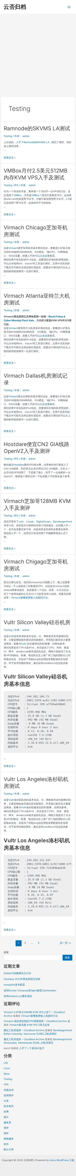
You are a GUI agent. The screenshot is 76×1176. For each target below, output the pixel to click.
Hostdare (19, 464)
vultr (21, 521)
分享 (6, 1100)
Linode (30, 521)
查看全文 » (10, 157)
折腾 (6, 1111)
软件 (6, 1144)
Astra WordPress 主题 (62, 1160)
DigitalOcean (43, 521)
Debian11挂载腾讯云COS (17, 973)
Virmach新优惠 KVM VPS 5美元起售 (29, 1024)
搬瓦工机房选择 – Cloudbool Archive (24, 1030)
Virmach (13, 248)
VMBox (18, 195)
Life (6, 1062)
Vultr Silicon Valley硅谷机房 (37, 622)
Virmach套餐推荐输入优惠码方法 (29, 597)
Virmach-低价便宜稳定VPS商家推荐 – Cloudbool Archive (35, 1021)
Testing (8, 136)
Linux (7, 1068)
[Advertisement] (38, 54)
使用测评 (9, 1095)
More (7, 1073)
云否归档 (15, 6)
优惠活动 (9, 1090)
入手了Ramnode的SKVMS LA (32, 142)
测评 (6, 1127)
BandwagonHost (62, 521)
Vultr (11, 636)
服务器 (7, 1122)
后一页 (65, 943)
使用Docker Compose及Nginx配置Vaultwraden (30, 990)
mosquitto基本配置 (14, 984)
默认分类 (9, 1149)
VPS (15, 185)
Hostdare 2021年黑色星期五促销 (22, 979)
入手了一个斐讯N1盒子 (31, 1048)
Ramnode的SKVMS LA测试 (37, 128)
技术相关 (9, 1106)
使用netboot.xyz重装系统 (18, 996)
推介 (6, 1117)
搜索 (6, 952)
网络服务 (9, 1138)
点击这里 (45, 255)
